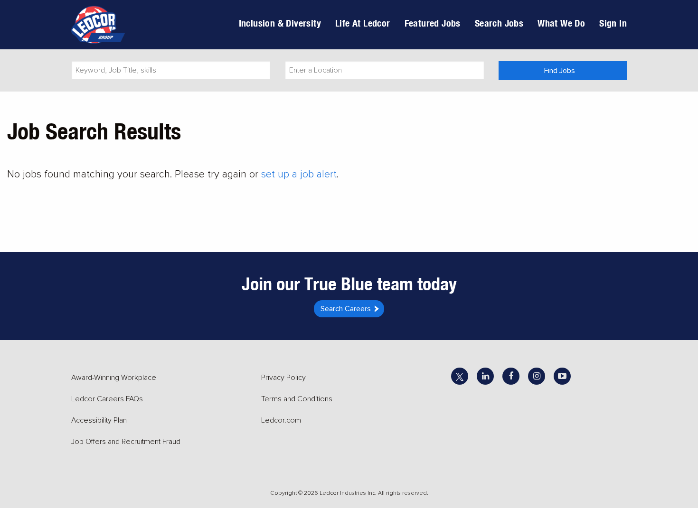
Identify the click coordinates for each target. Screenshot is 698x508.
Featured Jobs (433, 23)
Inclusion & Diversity (280, 23)
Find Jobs (559, 70)
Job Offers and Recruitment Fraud (125, 441)
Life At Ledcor (362, 23)
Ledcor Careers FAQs (107, 399)
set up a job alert (299, 174)
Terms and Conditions (296, 399)
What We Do (561, 23)
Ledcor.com (281, 420)
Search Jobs (499, 23)
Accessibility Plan (99, 420)
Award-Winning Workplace (113, 377)
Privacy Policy (283, 377)
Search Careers (346, 309)
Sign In (613, 23)
